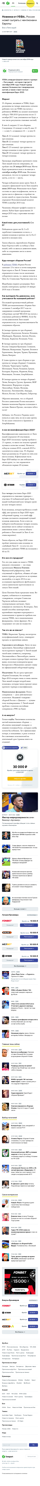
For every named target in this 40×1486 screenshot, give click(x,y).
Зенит (34, 1380)
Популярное (31, 1356)
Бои (3, 1404)
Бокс (9, 1407)
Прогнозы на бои (8, 1372)
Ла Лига (9, 1350)
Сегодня (5, 1366)
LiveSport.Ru (7, 10)
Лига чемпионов (12, 1347)
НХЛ (8, 1394)
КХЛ (3, 1394)
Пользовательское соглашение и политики (14, 1473)
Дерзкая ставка (30, 1366)
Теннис (4, 1411)
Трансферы (6, 1356)
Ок (33, 1445)
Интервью (15, 1359)
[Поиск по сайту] (37, 3)
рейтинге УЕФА (10, 264)
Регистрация (29, 925)
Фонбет (19, 1383)
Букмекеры (6, 1376)
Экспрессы (19, 1366)
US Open (20, 1421)
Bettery (4, 1386)
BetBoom (27, 1383)
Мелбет (27, 1380)
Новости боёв (17, 1407)
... (34, 6)
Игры (4, 1433)
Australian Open (7, 1415)
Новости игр (6, 1437)
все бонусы (33, 1300)
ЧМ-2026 (33, 1347)
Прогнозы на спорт (9, 1363)
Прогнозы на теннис (22, 1372)
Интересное (6, 1359)
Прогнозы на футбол (18, 1356)
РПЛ (3, 1347)
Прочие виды (7, 1425)
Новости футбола (8, 1353)
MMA (4, 1407)
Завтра (12, 1366)
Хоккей (4, 1390)
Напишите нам (31, 1456)
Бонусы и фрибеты (8, 1383)
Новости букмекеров (9, 1380)
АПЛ (3, 1350)
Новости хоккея (7, 1397)
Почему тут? (10, 925)
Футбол (16, 10)
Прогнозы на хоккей (25, 1369)
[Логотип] (8, 3)
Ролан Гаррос (27, 1415)
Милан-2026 (6, 1429)
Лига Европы (23, 1347)
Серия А (16, 1350)
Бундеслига (25, 1350)
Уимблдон (17, 1415)
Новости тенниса (8, 1418)
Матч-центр (20, 1353)
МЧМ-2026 (22, 1394)
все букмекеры (32, 915)
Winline (20, 1380)
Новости (15, 1429)
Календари (30, 1353)
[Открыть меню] (4, 3)
